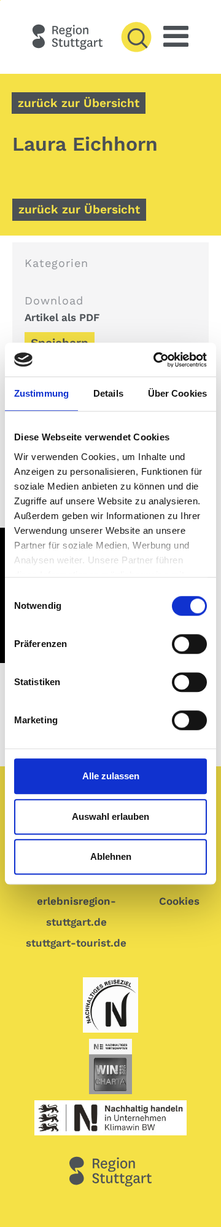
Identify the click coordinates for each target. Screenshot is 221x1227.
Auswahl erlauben (110, 816)
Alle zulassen (110, 776)
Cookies (179, 901)
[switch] (187, 644)
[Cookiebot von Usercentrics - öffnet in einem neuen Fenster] (156, 360)
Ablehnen (110, 856)
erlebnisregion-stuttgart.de (76, 911)
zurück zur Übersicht (78, 103)
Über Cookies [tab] (177, 393)
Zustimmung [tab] (41, 393)
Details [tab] (108, 393)
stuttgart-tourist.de (76, 943)
